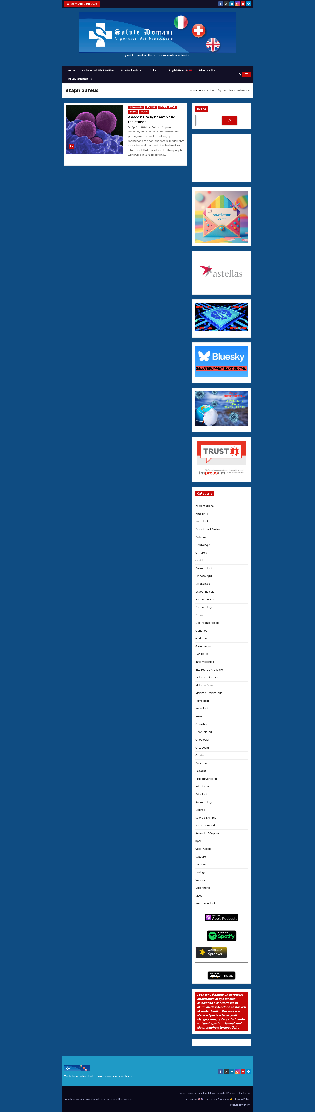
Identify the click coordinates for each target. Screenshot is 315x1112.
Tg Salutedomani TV (80, 78)
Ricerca (133, 112)
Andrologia (202, 521)
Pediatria (201, 763)
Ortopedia (202, 747)
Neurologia (202, 708)
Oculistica (201, 724)
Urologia (200, 872)
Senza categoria (205, 825)
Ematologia (202, 584)
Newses (111, 1099)
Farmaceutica (204, 599)
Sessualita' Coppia (207, 833)
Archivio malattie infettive (98, 70)
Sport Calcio (203, 849)
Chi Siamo (156, 70)
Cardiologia (202, 545)
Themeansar (125, 1099)
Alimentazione (204, 506)
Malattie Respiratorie (208, 693)
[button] (240, 75)
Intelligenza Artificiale (209, 670)
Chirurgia (201, 553)
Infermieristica (204, 662)
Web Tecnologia (205, 903)
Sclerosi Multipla (205, 818)
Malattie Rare (204, 685)
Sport (199, 841)
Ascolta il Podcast (132, 70)
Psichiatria (202, 786)
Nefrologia (202, 701)
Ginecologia (203, 646)
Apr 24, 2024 (140, 127)
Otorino (200, 755)
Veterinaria (202, 888)
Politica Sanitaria (206, 779)
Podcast (200, 771)
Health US (151, 107)
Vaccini (144, 112)
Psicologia (201, 794)
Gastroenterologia (207, 623)
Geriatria (201, 638)
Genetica (201, 631)
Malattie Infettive (167, 107)
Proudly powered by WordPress (81, 1099)
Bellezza (200, 537)
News (198, 716)
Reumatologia (204, 802)
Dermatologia (204, 568)
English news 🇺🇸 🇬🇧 (180, 70)
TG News (201, 864)
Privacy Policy (207, 70)
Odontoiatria (203, 732)
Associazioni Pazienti (208, 529)
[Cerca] (229, 120)
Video (199, 896)
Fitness (199, 615)
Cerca (201, 109)
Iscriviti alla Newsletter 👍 (219, 1099)
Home (71, 70)
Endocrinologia (204, 592)
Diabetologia (203, 576)
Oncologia (202, 740)
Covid (199, 560)
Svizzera (200, 857)
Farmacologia (136, 107)
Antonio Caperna (161, 127)
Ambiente (201, 514)
